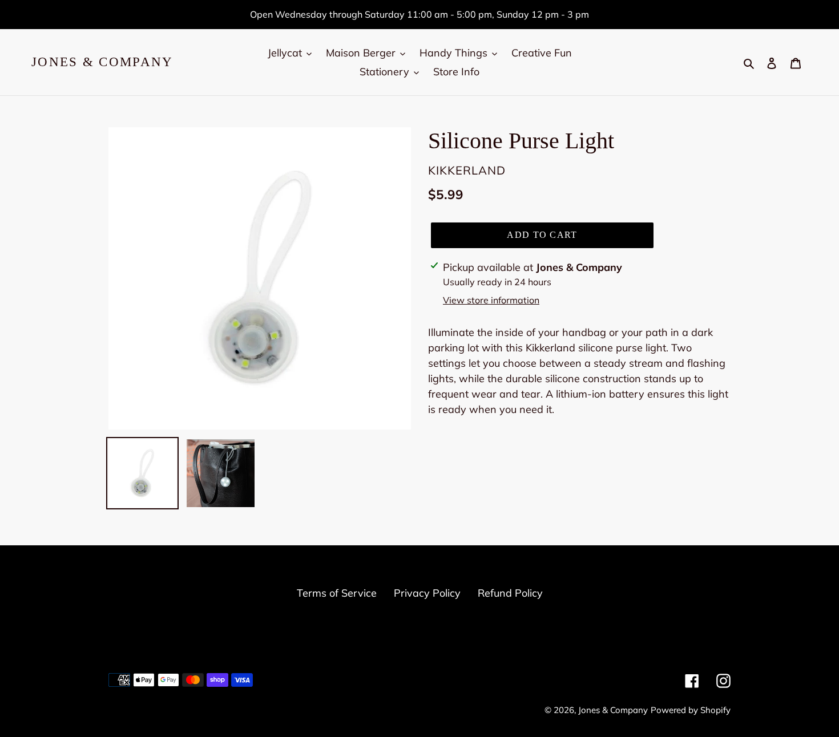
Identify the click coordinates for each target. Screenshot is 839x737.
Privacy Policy (427, 593)
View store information (491, 300)
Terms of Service (337, 593)
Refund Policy (510, 593)
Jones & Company (102, 62)
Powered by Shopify (691, 709)
